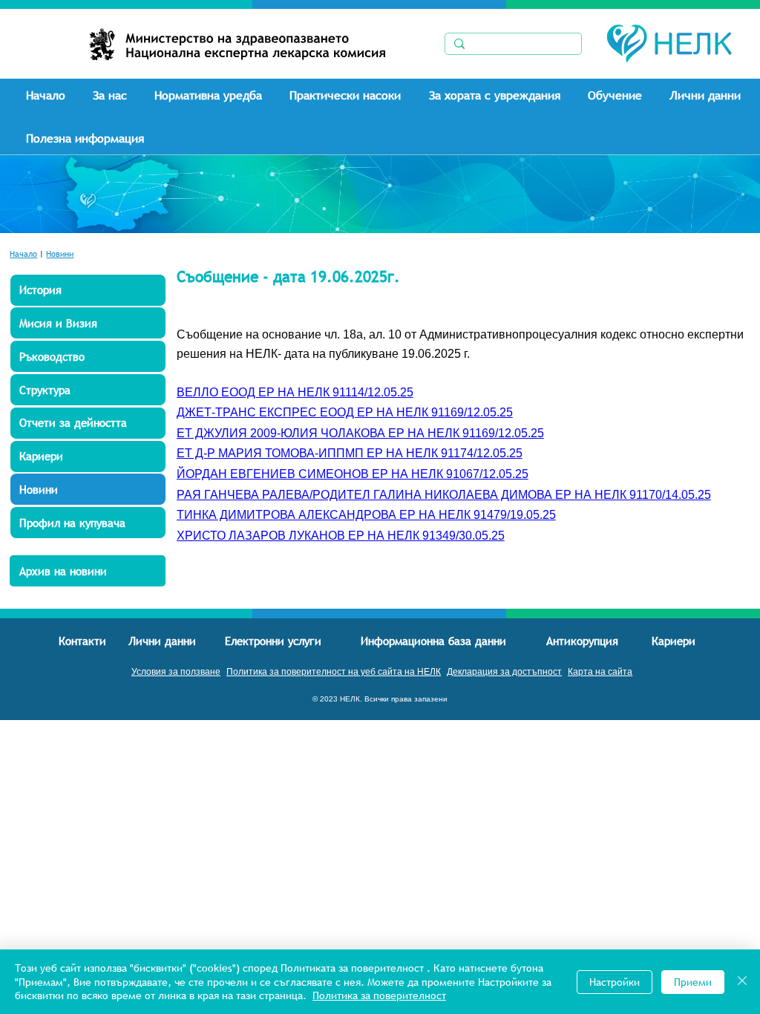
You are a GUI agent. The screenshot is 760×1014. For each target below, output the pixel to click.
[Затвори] (742, 981)
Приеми (693, 982)
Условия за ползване (175, 672)
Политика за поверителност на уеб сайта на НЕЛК (333, 672)
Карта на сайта (600, 672)
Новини (59, 254)
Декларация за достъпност (504, 672)
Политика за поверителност (379, 995)
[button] (117, 95)
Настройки (614, 982)
